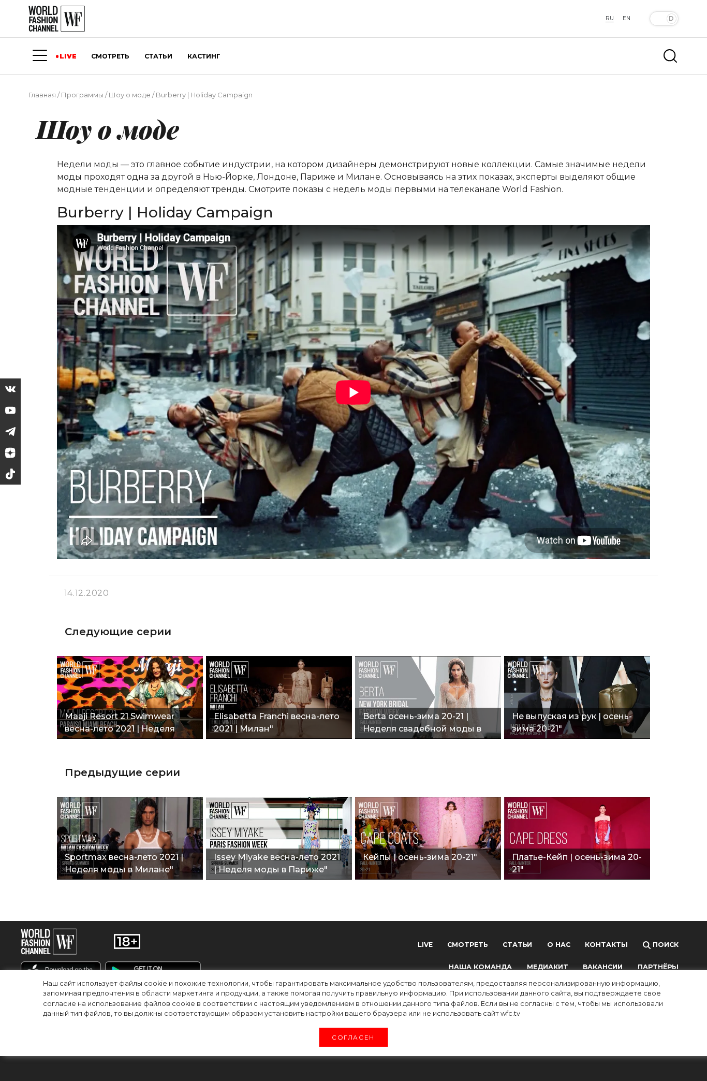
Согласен (353, 1037)
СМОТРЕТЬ (110, 56)
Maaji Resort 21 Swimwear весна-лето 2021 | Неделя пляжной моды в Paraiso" (120, 723)
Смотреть (467, 944)
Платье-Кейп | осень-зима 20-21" (577, 863)
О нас (558, 944)
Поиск (665, 944)
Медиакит (547, 967)
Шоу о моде (130, 95)
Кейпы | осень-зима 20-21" (420, 857)
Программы (82, 95)
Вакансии (603, 967)
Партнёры (658, 967)
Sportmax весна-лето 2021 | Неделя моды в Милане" (124, 863)
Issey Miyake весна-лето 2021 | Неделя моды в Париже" (277, 863)
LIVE (68, 56)
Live (425, 944)
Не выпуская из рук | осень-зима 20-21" (572, 722)
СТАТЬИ (158, 56)
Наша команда (480, 967)
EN (626, 18)
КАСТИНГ (203, 56)
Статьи (517, 944)
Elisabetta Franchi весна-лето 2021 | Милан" (277, 722)
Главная (42, 95)
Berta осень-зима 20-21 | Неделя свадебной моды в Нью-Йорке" (422, 723)
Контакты (606, 944)
